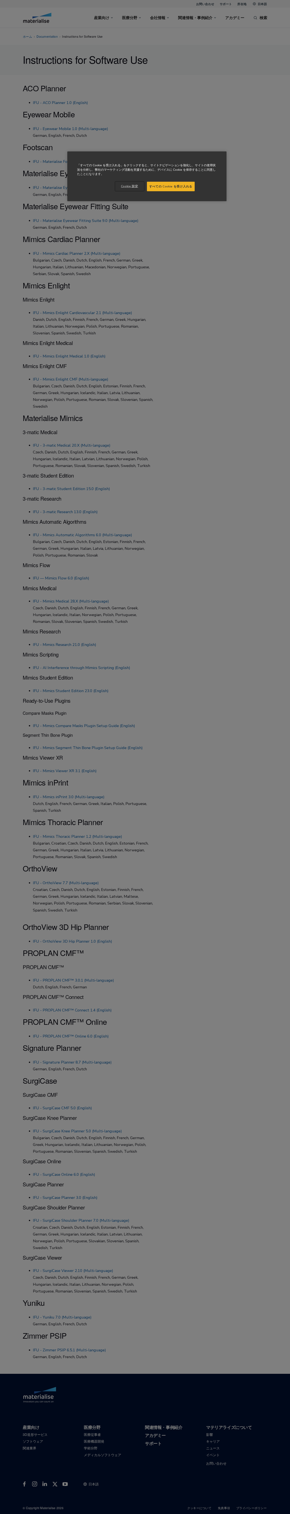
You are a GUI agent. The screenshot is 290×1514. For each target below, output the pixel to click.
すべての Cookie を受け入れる (170, 186)
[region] (147, 176)
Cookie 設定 (129, 186)
